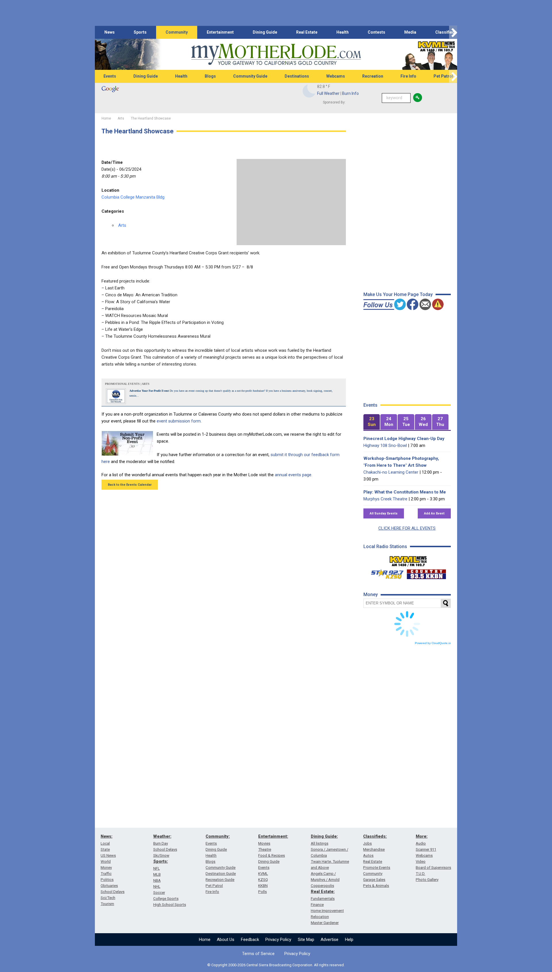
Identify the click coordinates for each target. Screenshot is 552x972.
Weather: (162, 836)
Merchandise (374, 849)
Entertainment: (273, 836)
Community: (218, 836)
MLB (157, 874)
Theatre (264, 849)
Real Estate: (323, 891)
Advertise (329, 939)
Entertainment (220, 32)
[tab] (371, 422)
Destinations (297, 76)
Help (349, 939)
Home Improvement (327, 910)
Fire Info (408, 76)
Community (177, 32)
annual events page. (293, 474)
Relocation (320, 917)
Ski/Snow (161, 855)
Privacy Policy (278, 939)
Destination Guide (221, 873)
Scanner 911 (426, 849)
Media (410, 32)
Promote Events (376, 867)
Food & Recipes (271, 855)
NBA (157, 880)
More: (422, 836)
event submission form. (179, 421)
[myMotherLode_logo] (276, 54)
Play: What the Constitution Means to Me (404, 492)
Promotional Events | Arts (127, 383)
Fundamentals (323, 898)
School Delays (112, 892)
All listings (319, 843)
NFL (156, 868)
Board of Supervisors (433, 867)
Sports (140, 32)
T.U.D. (420, 873)
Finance (317, 904)
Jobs (367, 843)
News (109, 32)
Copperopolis (322, 885)
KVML (263, 873)
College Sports (166, 898)
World (106, 861)
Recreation (372, 76)
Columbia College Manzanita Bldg (132, 197)
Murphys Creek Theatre (385, 499)
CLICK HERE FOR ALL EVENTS (407, 528)
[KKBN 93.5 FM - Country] (426, 572)
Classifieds (446, 32)
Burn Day (160, 843)
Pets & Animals (376, 885)
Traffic (106, 873)
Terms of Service (258, 953)
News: (106, 836)
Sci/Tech (108, 898)
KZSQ (263, 879)
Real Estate (306, 32)
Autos (368, 855)
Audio (421, 843)
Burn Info (350, 93)
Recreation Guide (220, 879)
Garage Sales (374, 879)
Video (420, 861)
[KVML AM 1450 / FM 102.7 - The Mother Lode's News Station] (408, 559)
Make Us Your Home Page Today (398, 294)
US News (108, 855)
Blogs (210, 76)
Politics (107, 879)
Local (105, 843)
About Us (225, 939)
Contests (376, 32)
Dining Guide (265, 32)
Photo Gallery (427, 879)
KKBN (263, 885)
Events (109, 76)
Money (106, 867)
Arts (122, 225)
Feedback (250, 939)
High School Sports (169, 904)
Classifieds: (375, 836)
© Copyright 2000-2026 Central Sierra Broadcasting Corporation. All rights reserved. (276, 965)
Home (204, 939)
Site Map (306, 939)
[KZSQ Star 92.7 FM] (385, 572)
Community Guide (250, 76)
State (105, 849)
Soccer (159, 892)
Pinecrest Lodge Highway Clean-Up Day (403, 438)
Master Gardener (325, 923)
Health (342, 32)
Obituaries (109, 885)
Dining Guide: (324, 836)
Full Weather (328, 93)
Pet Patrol (443, 76)
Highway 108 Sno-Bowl (385, 445)
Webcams (335, 76)
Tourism (107, 904)
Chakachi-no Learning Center (390, 472)
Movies (264, 843)
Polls (262, 892)
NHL (156, 886)
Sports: (160, 861)
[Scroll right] (453, 32)
